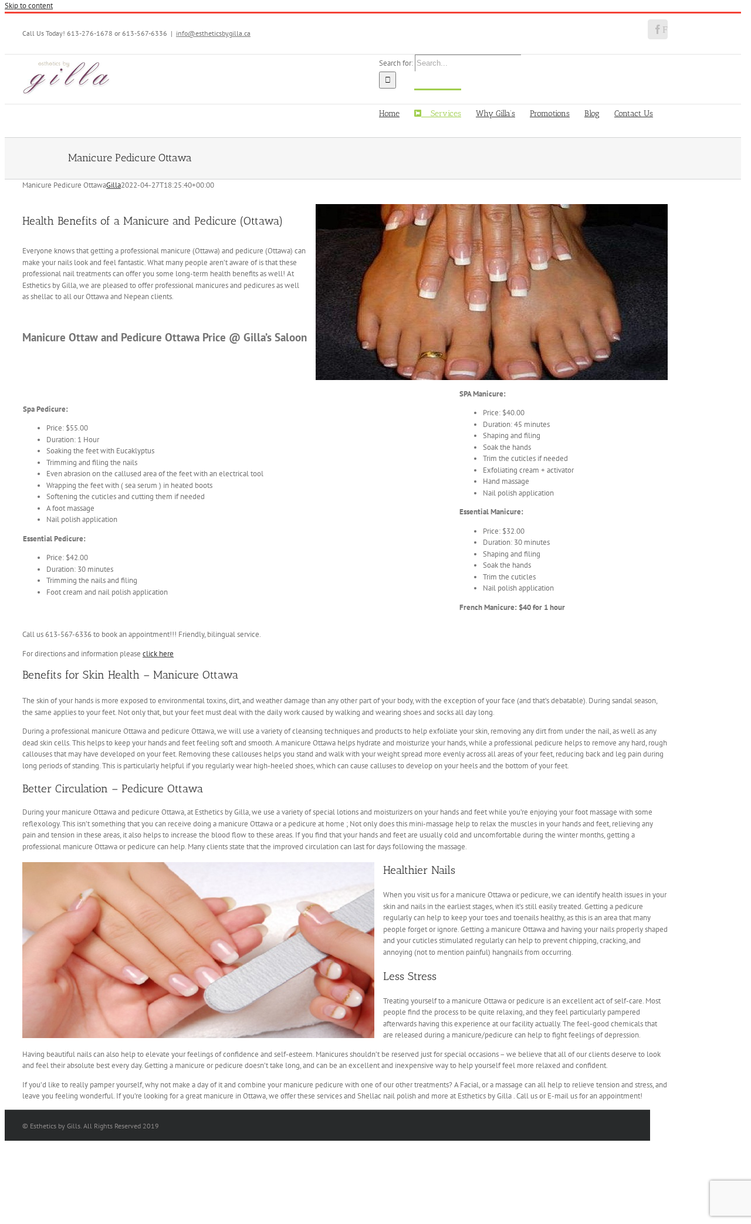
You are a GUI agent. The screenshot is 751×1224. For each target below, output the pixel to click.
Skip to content (29, 6)
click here (158, 654)
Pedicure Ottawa (162, 788)
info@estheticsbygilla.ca (213, 33)
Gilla (113, 185)
